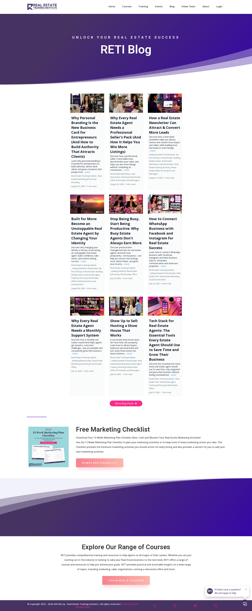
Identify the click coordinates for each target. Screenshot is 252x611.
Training (143, 6)
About (205, 6)
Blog (172, 6)
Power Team (188, 6)
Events (159, 6)
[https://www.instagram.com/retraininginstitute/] (175, 605)
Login (219, 6)
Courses (127, 6)
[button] (87, 141)
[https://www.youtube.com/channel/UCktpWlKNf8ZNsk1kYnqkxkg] (195, 605)
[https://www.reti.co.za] (42, 6)
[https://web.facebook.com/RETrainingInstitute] (154, 605)
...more (87, 172)
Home (111, 6)
